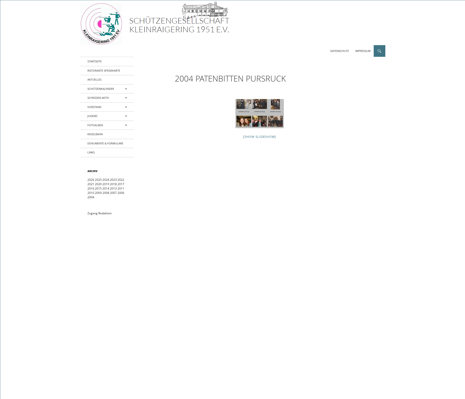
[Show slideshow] (259, 136)
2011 (120, 188)
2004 (90, 197)
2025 (98, 180)
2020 (98, 184)
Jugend (92, 116)
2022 (120, 180)
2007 (113, 193)
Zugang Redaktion (99, 213)
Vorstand (94, 107)
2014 (105, 188)
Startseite (94, 61)
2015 (98, 188)
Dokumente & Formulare (105, 143)
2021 (90, 184)
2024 (105, 180)
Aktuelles (94, 79)
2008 (105, 193)
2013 (113, 188)
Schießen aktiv (98, 98)
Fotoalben (95, 125)
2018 (113, 184)
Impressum (363, 51)
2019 (105, 184)
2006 (120, 193)
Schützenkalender (100, 89)
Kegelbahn (95, 134)
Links (91, 152)
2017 (120, 184)
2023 (113, 180)
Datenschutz (339, 51)
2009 (98, 193)
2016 (90, 188)
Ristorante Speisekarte (103, 70)
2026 (90, 180)
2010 (90, 193)
